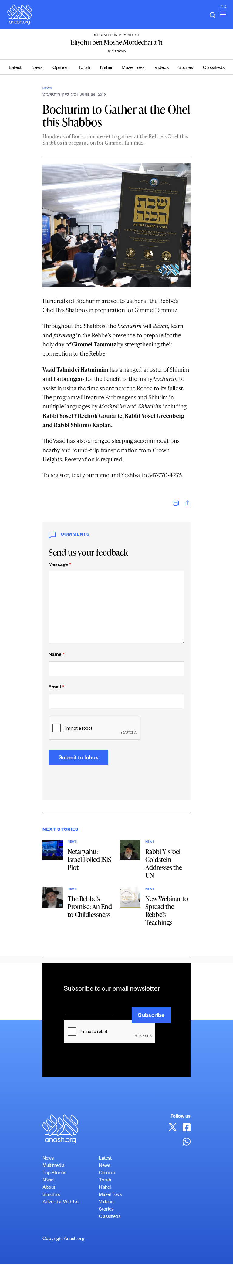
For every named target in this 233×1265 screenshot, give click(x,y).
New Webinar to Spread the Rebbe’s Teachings (166, 910)
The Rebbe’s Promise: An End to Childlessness (90, 906)
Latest (15, 68)
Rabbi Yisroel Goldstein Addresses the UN (163, 863)
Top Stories (54, 1173)
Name (57, 655)
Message (60, 565)
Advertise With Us (60, 1202)
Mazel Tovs (133, 68)
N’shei (106, 68)
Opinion (60, 68)
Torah (84, 68)
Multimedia (53, 1166)
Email (56, 687)
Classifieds (214, 68)
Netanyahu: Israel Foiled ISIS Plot (89, 859)
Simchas (51, 1195)
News (36, 68)
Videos (161, 68)
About (48, 1188)
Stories (185, 68)
